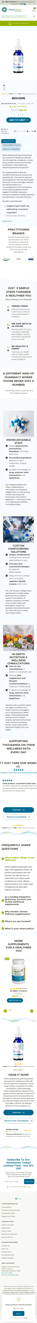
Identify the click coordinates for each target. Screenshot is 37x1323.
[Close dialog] (35, 650)
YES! (10, 664)
